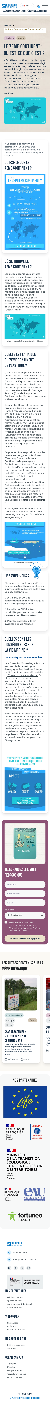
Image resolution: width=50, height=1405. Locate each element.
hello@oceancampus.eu (25, 1259)
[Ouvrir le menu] (25, 1385)
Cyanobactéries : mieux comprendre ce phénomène (16, 1036)
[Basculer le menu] (44, 6)
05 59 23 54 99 (20, 1252)
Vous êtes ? (10, 910)
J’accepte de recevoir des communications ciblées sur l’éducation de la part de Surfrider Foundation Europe (25, 926)
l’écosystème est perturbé (22, 675)
